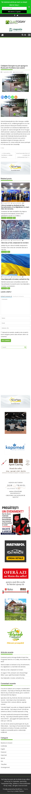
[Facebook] (2, 97)
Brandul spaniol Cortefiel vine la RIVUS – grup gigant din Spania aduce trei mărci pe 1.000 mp (15, 719)
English (3, 749)
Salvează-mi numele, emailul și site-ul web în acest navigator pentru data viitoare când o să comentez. (14, 334)
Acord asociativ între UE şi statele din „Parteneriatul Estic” (23, 155)
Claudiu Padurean (16, 240)
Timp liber (4, 764)
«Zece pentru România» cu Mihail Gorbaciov (6, 155)
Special (3, 758)
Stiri (3, 148)
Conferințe (4, 746)
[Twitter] (9, 97)
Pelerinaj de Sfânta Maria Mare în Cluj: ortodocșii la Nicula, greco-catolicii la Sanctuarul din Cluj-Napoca (15, 693)
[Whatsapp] (12, 97)
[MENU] (29, 35)
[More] (15, 97)
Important (9, 217)
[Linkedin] (5, 97)
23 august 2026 (6, 277)
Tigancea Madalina (16, 203)
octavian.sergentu (19, 72)
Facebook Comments (18, 296)
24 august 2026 (6, 203)
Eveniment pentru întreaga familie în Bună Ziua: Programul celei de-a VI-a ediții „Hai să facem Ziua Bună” (15, 659)
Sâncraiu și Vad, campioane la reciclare (12, 670)
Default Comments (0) (6, 296)
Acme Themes (19, 791)
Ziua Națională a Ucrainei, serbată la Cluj (12, 678)
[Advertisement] (15, 50)
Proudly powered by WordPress (12, 789)
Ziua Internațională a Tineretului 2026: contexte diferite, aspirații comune (13, 702)
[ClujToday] (2, 34)
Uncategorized (5, 767)
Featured (4, 217)
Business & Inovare (6, 743)
